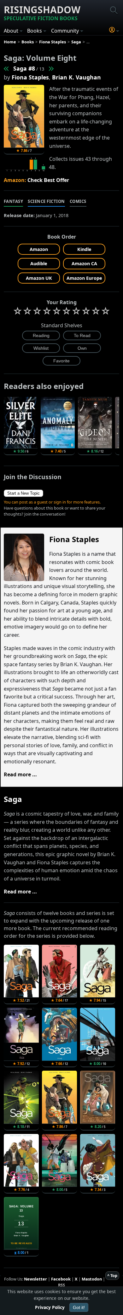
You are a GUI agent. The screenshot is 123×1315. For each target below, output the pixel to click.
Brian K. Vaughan (76, 77)
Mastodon (92, 1279)
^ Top (112, 1275)
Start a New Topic (23, 493)
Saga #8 (24, 68)
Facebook (61, 1279)
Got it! (79, 1307)
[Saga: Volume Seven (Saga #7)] (6, 68)
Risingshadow (42, 12)
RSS (61, 1285)
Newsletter (35, 1279)
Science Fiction (46, 201)
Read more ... (20, 774)
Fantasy (13, 201)
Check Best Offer (48, 180)
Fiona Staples (30, 77)
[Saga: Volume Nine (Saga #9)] (51, 68)
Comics (78, 201)
